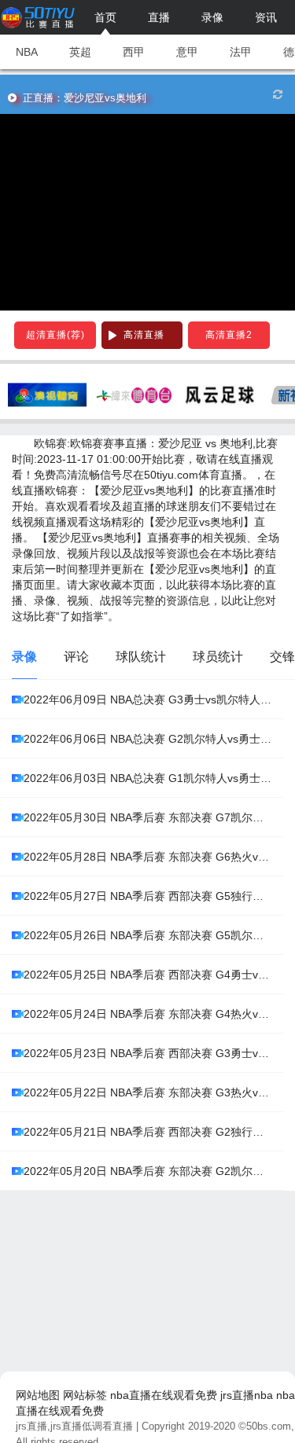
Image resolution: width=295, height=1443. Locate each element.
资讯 (266, 17)
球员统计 (218, 656)
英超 (80, 52)
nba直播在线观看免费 (163, 1395)
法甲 (241, 52)
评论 (76, 656)
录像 (212, 17)
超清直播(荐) (55, 334)
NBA (27, 52)
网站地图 (38, 1395)
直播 (159, 17)
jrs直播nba (246, 1395)
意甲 (187, 52)
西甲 (134, 52)
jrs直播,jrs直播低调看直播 (74, 1426)
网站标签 (85, 1395)
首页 (105, 17)
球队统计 (141, 656)
